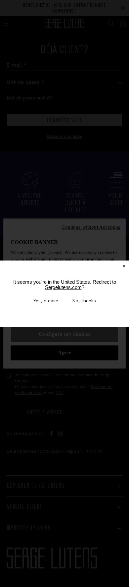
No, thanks (84, 300)
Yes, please (45, 300)
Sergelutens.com (63, 287)
